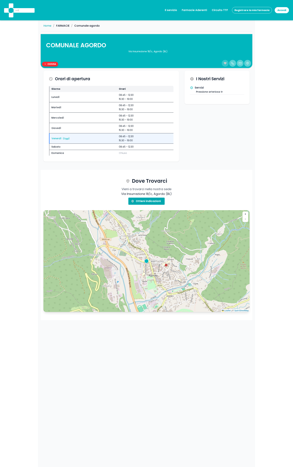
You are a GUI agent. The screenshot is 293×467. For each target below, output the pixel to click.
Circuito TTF (220, 10)
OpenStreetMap (241, 310)
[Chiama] (232, 63)
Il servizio (171, 10)
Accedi (281, 10)
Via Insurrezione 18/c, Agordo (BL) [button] (148, 51)
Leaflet (227, 310)
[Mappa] (247, 63)
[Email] (240, 63)
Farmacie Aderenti (194, 10)
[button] (10, 5)
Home (47, 25)
